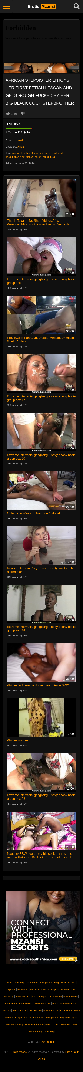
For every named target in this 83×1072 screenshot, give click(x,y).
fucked (29, 157)
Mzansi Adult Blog (14, 1024)
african (16, 153)
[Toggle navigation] (6, 6)
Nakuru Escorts (50, 1010)
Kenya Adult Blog (45, 1031)
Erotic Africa (39, 1017)
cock (8, 157)
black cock (58, 153)
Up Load (18, 140)
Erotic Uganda (52, 1024)
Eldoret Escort (19, 1010)
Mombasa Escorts (61, 1003)
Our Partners (48, 1041)
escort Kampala (40, 996)
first (22, 157)
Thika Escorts (35, 1010)
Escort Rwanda (23, 996)
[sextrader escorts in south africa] (43, 927)
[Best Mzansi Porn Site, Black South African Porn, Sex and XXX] (41, 6)
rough (38, 157)
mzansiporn (53, 989)
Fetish (15, 157)
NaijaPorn (11, 989)
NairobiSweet (25, 1003)
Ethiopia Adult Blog (49, 982)
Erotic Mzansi (19, 1052)
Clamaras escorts (42, 1003)
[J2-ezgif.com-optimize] (41, 67)
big (23, 153)
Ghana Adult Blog (15, 982)
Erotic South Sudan (34, 1024)
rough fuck (49, 157)
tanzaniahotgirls (38, 989)
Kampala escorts (23, 1017)
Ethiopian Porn (68, 982)
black (47, 153)
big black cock (34, 153)
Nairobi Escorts (70, 996)
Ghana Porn (32, 982)
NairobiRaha (11, 1003)
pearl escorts (56, 996)
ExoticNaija (22, 989)
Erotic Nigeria (71, 1017)
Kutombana (66, 1010)
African (21, 146)
